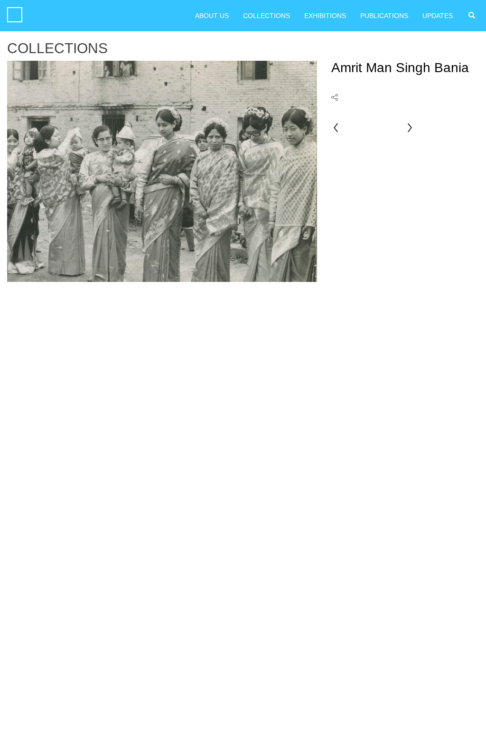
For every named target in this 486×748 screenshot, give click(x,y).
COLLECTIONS (266, 15)
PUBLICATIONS (384, 15)
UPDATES (437, 15)
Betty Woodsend (409, 128)
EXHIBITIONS (325, 15)
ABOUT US (212, 15)
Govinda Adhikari (336, 128)
